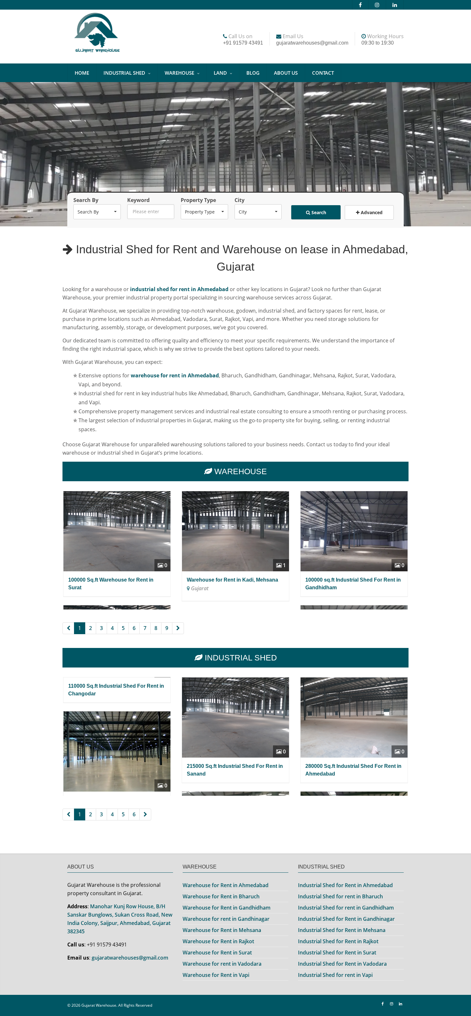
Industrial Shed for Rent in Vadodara (342, 963)
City (239, 200)
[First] (68, 628)
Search (318, 212)
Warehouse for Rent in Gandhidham (226, 907)
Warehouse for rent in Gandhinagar (226, 918)
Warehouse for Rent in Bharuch (221, 896)
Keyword (138, 200)
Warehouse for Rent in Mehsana (222, 930)
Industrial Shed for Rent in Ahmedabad (345, 885)
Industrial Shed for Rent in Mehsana (341, 930)
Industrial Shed (124, 73)
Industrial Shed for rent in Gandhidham (346, 907)
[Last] (178, 628)
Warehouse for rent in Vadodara (222, 963)
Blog (253, 73)
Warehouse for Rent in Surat (217, 952)
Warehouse (179, 73)
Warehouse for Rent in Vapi (216, 974)
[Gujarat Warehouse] (120, 34)
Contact (323, 73)
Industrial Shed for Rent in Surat (337, 952)
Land (220, 73)
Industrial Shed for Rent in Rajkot (338, 941)
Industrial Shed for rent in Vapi (335, 974)
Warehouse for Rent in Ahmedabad (226, 885)
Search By (85, 200)
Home (82, 73)
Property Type (198, 200)
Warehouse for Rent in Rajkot (218, 941)
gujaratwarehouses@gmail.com (130, 957)
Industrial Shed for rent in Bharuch (340, 896)
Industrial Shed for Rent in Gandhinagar (346, 918)
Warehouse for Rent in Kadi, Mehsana (232, 580)
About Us (286, 73)
